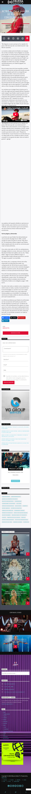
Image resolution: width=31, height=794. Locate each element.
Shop (4, 733)
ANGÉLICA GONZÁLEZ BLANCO (9, 499)
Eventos (5, 723)
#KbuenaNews (6, 496)
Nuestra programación (7, 704)
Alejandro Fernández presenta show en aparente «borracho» (15, 621)
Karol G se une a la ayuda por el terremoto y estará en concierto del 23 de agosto (15, 435)
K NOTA (4, 517)
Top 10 (4, 716)
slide (27, 9)
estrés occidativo (16, 508)
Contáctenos (16, 781)
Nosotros (18, 780)
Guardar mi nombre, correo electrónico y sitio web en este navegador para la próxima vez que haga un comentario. (17, 376)
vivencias (26, 522)
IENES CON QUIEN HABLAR (20, 512)
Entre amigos (6, 508)
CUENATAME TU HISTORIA (8, 503)
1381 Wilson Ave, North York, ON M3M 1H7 (14, 692)
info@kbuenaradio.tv (9, 689)
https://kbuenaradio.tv (9, 684)
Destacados (5, 9)
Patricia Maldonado (8, 519)
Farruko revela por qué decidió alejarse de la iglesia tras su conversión (15, 443)
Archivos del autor (15, 333)
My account (6, 738)
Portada (22, 9)
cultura (19, 503)
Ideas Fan (4, 778)
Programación (6, 714)
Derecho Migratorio (8, 506)
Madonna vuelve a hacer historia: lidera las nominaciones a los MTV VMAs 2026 (15, 431)
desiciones (18, 506)
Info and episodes (15, 481)
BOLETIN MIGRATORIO (7, 501)
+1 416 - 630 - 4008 (8, 686)
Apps (4, 725)
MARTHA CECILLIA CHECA (13, 517)
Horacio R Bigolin (7, 512)
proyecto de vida (7, 522)
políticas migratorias (21, 519)
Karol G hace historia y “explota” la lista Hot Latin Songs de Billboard (15, 427)
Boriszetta (13, 27)
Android (6, 729)
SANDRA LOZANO (17, 522)
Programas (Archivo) (8, 731)
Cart (4, 735)
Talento (5, 717)
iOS (5, 727)
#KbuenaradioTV (16, 496)
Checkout (5, 736)
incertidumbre (6, 515)
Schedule (5, 780)
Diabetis (25, 506)
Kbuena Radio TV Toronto (19, 515)
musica (23, 517)
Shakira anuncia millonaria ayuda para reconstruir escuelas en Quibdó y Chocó (14, 439)
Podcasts (5, 721)
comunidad (18, 501)
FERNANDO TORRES (19, 510)
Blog (4, 712)
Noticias (17, 9)
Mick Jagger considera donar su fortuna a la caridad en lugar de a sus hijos (15, 641)
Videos (4, 719)
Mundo (11, 9)
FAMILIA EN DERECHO (7, 510)
